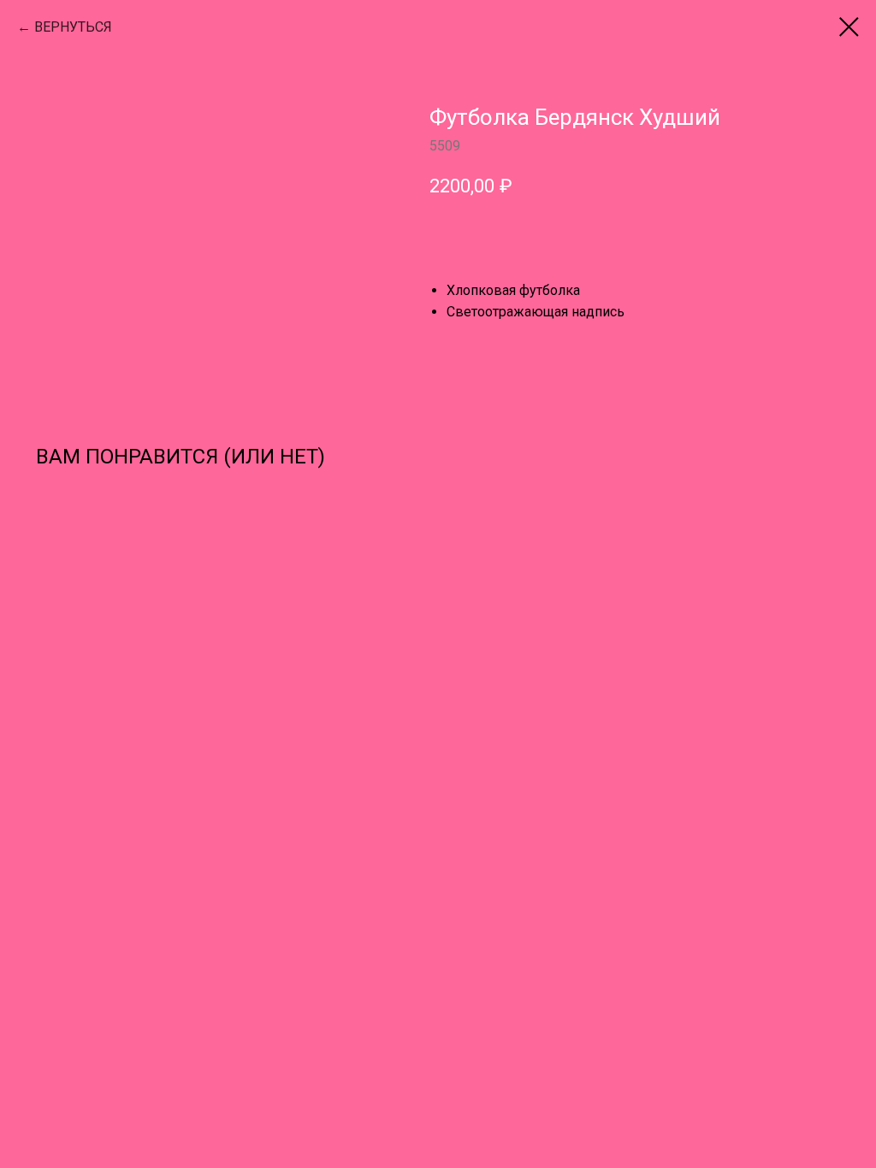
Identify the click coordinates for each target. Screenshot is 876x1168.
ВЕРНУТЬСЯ (73, 27)
